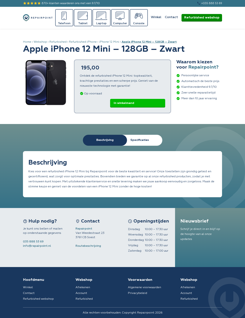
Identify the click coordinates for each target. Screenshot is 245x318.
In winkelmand (124, 103)
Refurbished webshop (201, 17)
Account (81, 293)
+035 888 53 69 (209, 3)
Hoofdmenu (33, 280)
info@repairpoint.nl (37, 246)
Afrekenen (83, 287)
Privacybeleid (137, 293)
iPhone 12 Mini (109, 42)
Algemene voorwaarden (144, 287)
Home (27, 42)
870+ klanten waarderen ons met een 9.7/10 (61, 3)
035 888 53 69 (33, 241)
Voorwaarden (140, 280)
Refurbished (58, 42)
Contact (171, 17)
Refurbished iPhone (83, 42)
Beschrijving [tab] (105, 140)
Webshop (40, 42)
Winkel (156, 17)
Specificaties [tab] (139, 140)
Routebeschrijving (88, 246)
